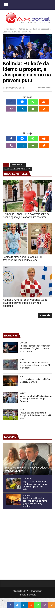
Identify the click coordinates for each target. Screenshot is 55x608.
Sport (23, 410)
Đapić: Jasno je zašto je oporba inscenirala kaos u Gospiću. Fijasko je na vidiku (35, 485)
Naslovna (13, 29)
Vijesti (23, 359)
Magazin (23, 343)
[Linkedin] (22, 109)
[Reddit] (44, 102)
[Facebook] (11, 102)
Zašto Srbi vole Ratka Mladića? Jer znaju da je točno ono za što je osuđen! (35, 365)
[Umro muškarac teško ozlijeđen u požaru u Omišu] (10, 380)
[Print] (44, 109)
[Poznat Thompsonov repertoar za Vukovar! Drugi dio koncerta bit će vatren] (10, 347)
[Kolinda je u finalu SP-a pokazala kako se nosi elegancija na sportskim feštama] (27, 196)
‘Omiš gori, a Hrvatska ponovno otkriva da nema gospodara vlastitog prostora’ (35, 502)
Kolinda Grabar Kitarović (17, 169)
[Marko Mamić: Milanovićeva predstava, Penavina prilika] (27, 459)
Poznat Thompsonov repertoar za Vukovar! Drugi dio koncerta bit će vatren (35, 348)
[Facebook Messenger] (22, 102)
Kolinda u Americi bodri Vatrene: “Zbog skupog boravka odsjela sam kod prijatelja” (25, 302)
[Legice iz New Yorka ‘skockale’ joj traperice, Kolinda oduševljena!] (27, 239)
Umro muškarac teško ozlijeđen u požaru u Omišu (35, 380)
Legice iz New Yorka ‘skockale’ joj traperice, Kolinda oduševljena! (22, 258)
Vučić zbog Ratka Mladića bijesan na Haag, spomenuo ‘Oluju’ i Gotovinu (36, 399)
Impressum (36, 591)
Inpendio (31, 594)
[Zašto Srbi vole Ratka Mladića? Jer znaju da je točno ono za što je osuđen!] (10, 364)
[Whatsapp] (33, 102)
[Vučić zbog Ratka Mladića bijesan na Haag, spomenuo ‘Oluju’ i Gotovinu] (10, 397)
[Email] (33, 109)
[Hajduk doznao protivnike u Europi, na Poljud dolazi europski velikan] (10, 414)
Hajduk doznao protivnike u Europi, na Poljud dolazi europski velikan (35, 415)
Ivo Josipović (17, 165)
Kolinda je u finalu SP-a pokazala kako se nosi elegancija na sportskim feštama (26, 215)
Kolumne (27, 478)
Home (5, 29)
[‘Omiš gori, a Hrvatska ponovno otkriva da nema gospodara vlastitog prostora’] (13, 499)
